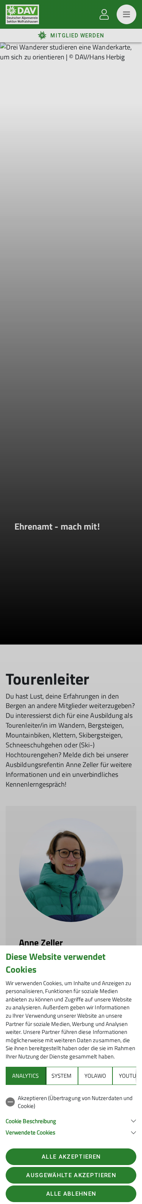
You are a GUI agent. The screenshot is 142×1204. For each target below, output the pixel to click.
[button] (71, 1120)
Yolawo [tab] (95, 1075)
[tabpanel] (71, 1114)
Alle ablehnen (71, 1193)
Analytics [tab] (25, 1075)
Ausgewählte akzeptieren (71, 1175)
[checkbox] (71, 1102)
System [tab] (61, 1075)
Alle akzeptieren (71, 1156)
